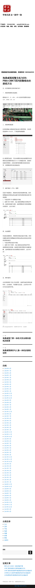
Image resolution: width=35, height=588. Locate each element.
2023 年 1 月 (7, 430)
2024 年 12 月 (8, 393)
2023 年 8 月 (7, 414)
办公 (5, 524)
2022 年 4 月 (7, 450)
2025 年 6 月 (7, 380)
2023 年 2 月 (7, 427)
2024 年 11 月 (8, 395)
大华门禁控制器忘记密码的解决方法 (14, 568)
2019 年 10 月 (8, 507)
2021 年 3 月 (7, 477)
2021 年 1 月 (7, 482)
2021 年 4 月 (7, 475)
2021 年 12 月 (8, 457)
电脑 (5, 533)
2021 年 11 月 (8, 459)
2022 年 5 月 (7, 448)
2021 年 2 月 (7, 479)
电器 (5, 531)
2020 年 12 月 (8, 484)
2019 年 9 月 (7, 509)
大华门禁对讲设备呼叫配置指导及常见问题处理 (18, 570)
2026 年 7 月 (7, 371)
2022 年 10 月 (8, 436)
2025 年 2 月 (7, 389)
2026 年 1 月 (7, 375)
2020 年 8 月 (7, 491)
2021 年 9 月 (7, 464)
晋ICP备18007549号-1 (21, 586)
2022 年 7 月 (7, 443)
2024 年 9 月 (7, 400)
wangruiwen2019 (9, 326)
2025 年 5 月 (7, 382)
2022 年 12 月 (8, 432)
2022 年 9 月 (7, 439)
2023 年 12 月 (8, 411)
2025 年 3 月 (7, 386)
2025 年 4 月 (7, 384)
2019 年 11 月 (8, 504)
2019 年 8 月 (7, 511)
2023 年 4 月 (7, 423)
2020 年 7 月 (7, 493)
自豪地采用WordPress (20, 581)
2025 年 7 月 (7, 377)
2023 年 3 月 (7, 425)
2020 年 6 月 (7, 495)
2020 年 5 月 (7, 498)
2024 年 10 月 (8, 398)
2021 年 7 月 (7, 468)
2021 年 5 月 (7, 473)
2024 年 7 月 (7, 405)
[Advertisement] (17, 50)
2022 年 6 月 (7, 445)
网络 (5, 538)
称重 (5, 535)
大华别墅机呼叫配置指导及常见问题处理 (16, 575)
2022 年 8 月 (7, 441)
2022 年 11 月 (8, 434)
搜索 (4, 549)
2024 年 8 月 (7, 402)
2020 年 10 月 (8, 486)
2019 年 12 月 (8, 502)
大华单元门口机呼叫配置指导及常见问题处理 (17, 573)
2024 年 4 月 (7, 407)
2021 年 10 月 (8, 461)
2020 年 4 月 (7, 500)
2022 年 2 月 (7, 454)
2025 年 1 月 (7, 391)
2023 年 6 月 (7, 418)
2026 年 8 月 (7, 368)
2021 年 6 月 (7, 470)
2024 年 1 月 (7, 409)
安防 (5, 526)
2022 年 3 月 (7, 452)
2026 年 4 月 (7, 373)
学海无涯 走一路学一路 (12, 14)
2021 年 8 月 (7, 466)
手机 (5, 529)
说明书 (6, 540)
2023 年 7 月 (7, 416)
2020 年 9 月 (7, 489)
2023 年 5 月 (7, 420)
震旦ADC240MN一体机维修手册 (13, 566)
